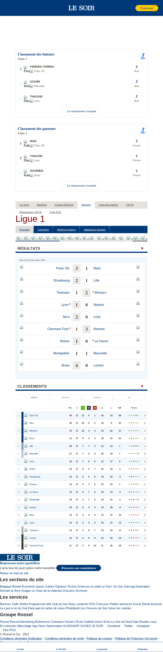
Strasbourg (61, 280)
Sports (40, 586)
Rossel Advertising (22, 621)
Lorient (98, 365)
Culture (49, 586)
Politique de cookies (99, 638)
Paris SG (63, 268)
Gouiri (35, 81)
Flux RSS (9, 630)
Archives (81, 590)
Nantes (98, 305)
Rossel (4, 621)
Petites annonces (121, 604)
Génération (142, 586)
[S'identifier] (132, 8)
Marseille (100, 353)
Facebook (113, 626)
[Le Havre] (26, 492)
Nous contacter (78, 604)
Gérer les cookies (119, 608)
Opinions (61, 586)
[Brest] (26, 438)
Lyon (64, 305)
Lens (97, 317)
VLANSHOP (71, 626)
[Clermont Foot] (26, 546)
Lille (96, 280)
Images (26, 590)
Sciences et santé (89, 586)
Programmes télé (40, 604)
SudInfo (89, 621)
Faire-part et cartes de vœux (46, 608)
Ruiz (33, 141)
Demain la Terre (10, 590)
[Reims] (26, 469)
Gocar (137, 604)
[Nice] (26, 423)
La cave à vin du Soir (13, 608)
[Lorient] (26, 538)
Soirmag (129, 586)
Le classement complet (81, 111)
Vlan (135, 621)
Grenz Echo (102, 621)
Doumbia (36, 170)
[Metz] (26, 515)
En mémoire (8, 626)
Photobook (73, 608)
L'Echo (78, 621)
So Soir (118, 586)
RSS (92, 604)
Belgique (5, 586)
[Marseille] (26, 454)
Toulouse (63, 292)
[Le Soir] (81, 8)
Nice (66, 317)
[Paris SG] (26, 415)
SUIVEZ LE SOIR (91, 626)
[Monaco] (26, 431)
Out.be (69, 621)
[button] (10, 8)
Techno (72, 586)
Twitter (128, 626)
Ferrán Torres (42, 66)
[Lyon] (26, 523)
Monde (16, 586)
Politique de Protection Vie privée (136, 638)
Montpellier (61, 353)
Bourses (5, 604)
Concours (102, 604)
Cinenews (57, 621)
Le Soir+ (107, 586)
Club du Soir (60, 604)
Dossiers (69, 590)
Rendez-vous (148, 621)
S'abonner (146, 8)
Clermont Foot (57, 329)
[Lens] (26, 461)
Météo (24, 604)
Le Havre (101, 341)
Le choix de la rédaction (47, 590)
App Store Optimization (47, 626)
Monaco (100, 292)
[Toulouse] (26, 530)
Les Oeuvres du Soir (94, 608)
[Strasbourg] (26, 477)
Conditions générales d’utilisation (21, 638)
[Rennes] (26, 484)
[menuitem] (20, 647)
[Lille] (26, 446)
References (42, 621)
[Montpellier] (26, 500)
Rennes (99, 329)
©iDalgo (19, 552)
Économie (28, 586)
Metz (97, 268)
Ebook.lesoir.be (152, 604)
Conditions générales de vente (64, 638)
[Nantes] (26, 507)
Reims (65, 341)
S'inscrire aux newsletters (78, 568)
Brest (66, 365)
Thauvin (36, 96)
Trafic (15, 604)
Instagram (143, 626)
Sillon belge (24, 626)
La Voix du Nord (121, 621)
